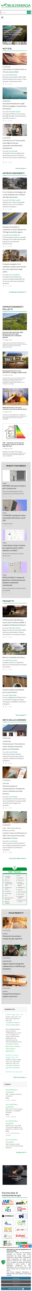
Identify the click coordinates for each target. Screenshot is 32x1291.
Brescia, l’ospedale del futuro (14, 657)
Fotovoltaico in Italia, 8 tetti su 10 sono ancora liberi (14, 70)
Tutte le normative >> (20, 1077)
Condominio (8, 891)
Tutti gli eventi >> (21, 1152)
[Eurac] (22, 1236)
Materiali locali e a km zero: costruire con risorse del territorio (15, 408)
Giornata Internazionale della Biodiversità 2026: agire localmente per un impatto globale (13, 335)
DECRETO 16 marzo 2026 (14, 1072)
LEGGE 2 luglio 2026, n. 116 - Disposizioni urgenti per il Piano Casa (14, 1018)
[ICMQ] (22, 1209)
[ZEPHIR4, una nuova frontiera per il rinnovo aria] (15, 475)
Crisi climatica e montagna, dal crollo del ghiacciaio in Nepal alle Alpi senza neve (14, 194)
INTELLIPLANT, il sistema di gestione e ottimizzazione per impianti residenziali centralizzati (14, 581)
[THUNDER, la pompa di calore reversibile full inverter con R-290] (15, 505)
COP (6, 895)
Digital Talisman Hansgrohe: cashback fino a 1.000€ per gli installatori (14, 966)
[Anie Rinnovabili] (8, 1202)
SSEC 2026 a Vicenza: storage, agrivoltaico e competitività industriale (14, 1110)
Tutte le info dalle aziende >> (18, 858)
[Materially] (8, 1216)
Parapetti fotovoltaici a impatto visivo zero (12, 995)
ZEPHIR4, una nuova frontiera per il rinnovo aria (14, 487)
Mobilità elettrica (21, 887)
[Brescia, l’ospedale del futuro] (15, 649)
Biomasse (7, 880)
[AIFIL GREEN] (22, 1243)
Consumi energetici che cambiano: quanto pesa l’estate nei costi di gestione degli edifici (14, 268)
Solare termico (21, 894)
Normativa (20, 889)
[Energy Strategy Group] (8, 1209)
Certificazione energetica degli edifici (8, 884)
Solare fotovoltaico (22, 892)
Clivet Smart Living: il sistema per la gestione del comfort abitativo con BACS (14, 547)
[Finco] (8, 1243)
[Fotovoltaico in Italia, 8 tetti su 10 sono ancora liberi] (15, 59)
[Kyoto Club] (8, 1222)
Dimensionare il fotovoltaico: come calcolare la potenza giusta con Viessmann (14, 746)
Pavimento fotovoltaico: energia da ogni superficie (12, 937)
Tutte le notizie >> (21, 168)
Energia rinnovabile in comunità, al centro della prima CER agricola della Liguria (14, 229)
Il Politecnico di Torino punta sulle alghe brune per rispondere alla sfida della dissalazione (14, 144)
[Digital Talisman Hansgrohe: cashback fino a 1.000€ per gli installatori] (15, 950)
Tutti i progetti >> (21, 715)
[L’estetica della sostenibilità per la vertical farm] (15, 681)
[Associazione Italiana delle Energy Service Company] (22, 1229)
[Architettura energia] (8, 1229)
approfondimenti (9, 27)
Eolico (19, 875)
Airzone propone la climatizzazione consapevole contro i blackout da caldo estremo (14, 790)
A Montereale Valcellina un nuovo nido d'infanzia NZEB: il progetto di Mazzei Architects (14, 622)
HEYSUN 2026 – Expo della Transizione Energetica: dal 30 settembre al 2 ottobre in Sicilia (14, 1127)
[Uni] (22, 1216)
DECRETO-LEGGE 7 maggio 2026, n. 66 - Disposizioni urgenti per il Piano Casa (13, 1061)
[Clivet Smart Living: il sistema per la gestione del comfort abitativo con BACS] (15, 535)
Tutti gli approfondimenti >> (18, 292)
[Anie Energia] (22, 1222)
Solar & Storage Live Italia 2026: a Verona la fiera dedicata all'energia (14, 1145)
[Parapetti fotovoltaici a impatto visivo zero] (15, 980)
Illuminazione (21, 880)
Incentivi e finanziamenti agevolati (21, 884)
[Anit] (22, 1202)
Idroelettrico (20, 877)
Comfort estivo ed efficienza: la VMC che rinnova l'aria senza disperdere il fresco (15, 835)
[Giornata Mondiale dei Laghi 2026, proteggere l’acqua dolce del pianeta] (15, 93)
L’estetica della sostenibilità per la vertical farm (13, 691)
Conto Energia (8, 893)
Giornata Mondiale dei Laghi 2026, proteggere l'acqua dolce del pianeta (14, 106)
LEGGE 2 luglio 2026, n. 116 (14, 1014)
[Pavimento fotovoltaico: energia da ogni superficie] (15, 922)
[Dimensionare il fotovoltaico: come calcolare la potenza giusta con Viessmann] (15, 730)
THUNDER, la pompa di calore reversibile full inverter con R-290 (14, 517)
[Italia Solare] (8, 1236)
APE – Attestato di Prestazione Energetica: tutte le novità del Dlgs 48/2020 (13, 444)
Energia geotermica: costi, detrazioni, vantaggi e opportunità (15, 371)
